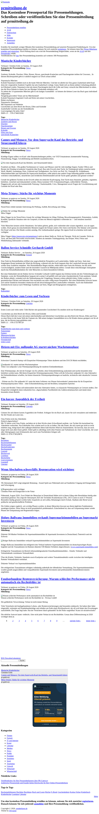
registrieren (62, 49)
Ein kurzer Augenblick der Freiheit (23, 399)
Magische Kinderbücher (16, 60)
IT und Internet (12, 741)
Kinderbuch (85, 792)
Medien (10, 748)
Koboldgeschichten (8, 337)
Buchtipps (5, 440)
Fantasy (4, 333)
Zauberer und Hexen (9, 122)
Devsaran (12, 811)
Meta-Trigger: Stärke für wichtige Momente (28, 193)
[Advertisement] (49, 640)
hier (17, 56)
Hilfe (9, 35)
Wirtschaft (10, 769)
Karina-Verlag (75, 792)
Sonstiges (10, 758)
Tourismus (11, 764)
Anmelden (11, 43)
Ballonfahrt (5, 291)
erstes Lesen (5, 342)
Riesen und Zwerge (8, 128)
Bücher (48, 792)
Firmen (9, 736)
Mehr (96, 796)
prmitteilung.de (14, 8)
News (28, 68)
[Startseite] (5, 2)
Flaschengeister (7, 126)
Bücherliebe (5, 458)
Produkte (10, 756)
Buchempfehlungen (8, 443)
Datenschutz (11, 33)
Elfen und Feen (7, 132)
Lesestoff (4, 462)
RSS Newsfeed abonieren (11, 658)
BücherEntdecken (8, 447)
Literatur (29, 303)
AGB (9, 30)
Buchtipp (19, 792)
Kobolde (4, 130)
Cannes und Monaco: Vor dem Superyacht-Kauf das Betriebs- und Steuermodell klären (34, 675)
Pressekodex (6, 53)
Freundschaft (6, 340)
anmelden (39, 804)
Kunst (9, 743)
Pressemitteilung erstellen (16, 28)
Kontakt (10, 38)
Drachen (4, 124)
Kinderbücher (6, 794)
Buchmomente (6, 449)
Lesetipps (4, 456)
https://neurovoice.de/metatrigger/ (24, 236)
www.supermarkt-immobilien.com (84, 547)
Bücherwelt (5, 453)
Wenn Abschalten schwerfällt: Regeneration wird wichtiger (37, 469)
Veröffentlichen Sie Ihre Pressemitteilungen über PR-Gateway (24, 781)
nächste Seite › (75, 621)
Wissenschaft (12, 771)
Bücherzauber (6, 445)
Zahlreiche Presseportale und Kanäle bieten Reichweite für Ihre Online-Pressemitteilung (34, 783)
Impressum (11, 40)
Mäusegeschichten (8, 335)
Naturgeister (5, 331)
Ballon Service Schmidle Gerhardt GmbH (27, 247)
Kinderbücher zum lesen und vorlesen (15, 329)
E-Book (54, 792)
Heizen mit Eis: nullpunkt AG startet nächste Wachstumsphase (40, 346)
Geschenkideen (63, 792)
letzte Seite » (91, 621)
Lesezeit (4, 451)
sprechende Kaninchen (9, 135)
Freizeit (29, 255)
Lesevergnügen (7, 460)
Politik (9, 753)
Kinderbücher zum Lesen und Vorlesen (25, 296)
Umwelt (10, 766)
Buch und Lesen (38, 792)
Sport (9, 761)
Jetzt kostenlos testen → (49, 721)
